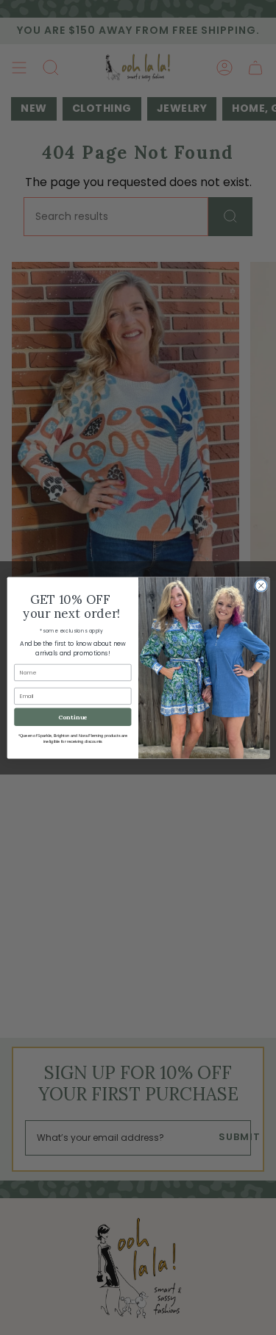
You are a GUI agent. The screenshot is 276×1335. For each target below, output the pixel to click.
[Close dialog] (260, 585)
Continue (72, 717)
